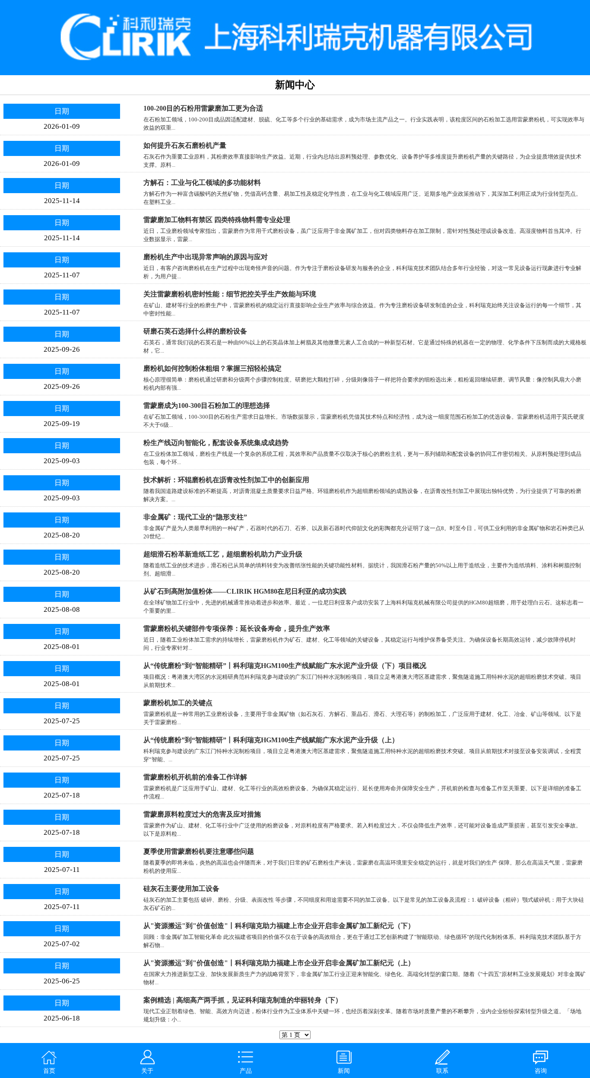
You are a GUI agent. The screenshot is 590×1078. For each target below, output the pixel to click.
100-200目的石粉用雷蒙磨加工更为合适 (203, 108)
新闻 (344, 1070)
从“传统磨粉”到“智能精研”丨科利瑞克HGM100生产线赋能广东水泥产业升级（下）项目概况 (284, 665)
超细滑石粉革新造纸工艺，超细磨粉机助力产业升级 (222, 554)
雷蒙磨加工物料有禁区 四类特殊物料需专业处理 (216, 220)
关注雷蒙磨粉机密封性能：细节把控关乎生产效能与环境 (229, 294)
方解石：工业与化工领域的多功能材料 (202, 182)
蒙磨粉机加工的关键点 (178, 703)
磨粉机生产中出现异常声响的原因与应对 (205, 257)
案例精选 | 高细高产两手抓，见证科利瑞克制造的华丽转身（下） (242, 1000)
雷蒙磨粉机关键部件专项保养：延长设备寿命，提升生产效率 (236, 628)
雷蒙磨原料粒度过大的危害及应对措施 (202, 814)
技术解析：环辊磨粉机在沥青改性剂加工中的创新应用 (226, 480)
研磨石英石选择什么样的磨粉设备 (195, 331)
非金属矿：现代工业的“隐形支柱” (195, 517)
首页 (49, 1070)
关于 (147, 1070)
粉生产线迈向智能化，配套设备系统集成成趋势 (216, 443)
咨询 (541, 1070)
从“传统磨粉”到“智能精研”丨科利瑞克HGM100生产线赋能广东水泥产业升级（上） (271, 740)
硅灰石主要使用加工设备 (181, 888)
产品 (246, 1070)
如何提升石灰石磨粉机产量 (184, 145)
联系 (442, 1070)
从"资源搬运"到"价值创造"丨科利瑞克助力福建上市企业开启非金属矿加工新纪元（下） (279, 926)
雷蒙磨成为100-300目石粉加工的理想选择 (206, 405)
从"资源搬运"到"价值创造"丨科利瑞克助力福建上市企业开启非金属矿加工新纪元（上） (279, 963)
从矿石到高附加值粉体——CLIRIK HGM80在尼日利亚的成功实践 (244, 591)
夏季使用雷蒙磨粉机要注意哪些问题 (198, 851)
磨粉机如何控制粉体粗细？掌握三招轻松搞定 (212, 368)
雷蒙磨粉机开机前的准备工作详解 (195, 777)
